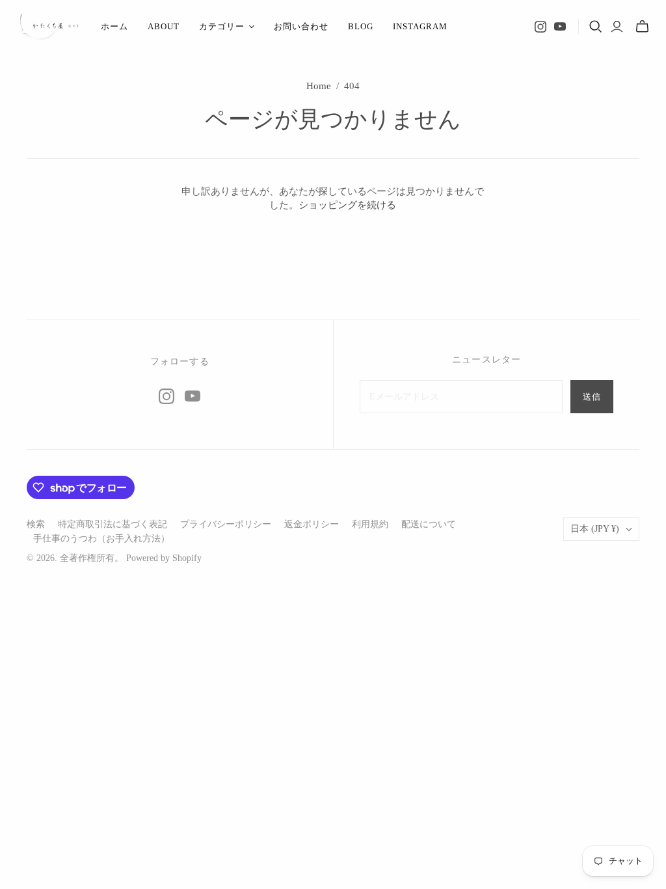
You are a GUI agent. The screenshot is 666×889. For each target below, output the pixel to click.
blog (360, 26)
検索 (36, 524)
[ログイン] (617, 27)
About (164, 26)
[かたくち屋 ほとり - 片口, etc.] (49, 26)
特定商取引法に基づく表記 (112, 524)
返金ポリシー (311, 524)
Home (318, 86)
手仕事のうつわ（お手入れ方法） (101, 538)
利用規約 (370, 524)
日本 (594, 529)
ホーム (114, 26)
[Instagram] (540, 27)
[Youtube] (560, 27)
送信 (592, 397)
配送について (428, 524)
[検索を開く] (595, 26)
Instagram (420, 26)
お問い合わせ (301, 26)
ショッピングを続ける (347, 205)
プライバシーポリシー (225, 524)
